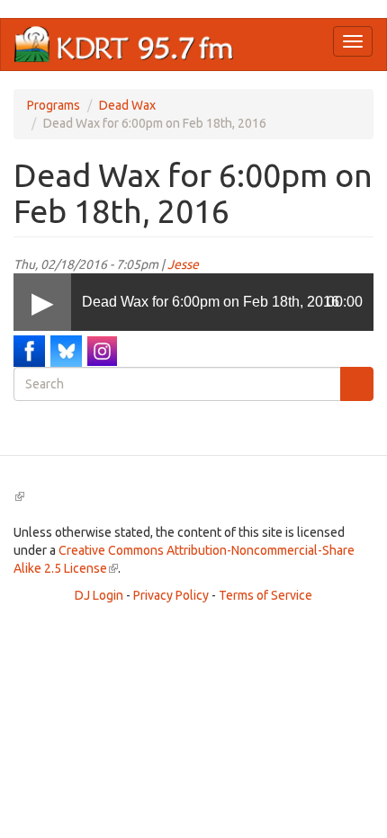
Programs (53, 105)
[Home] (124, 44)
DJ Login (99, 595)
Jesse (183, 264)
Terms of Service (265, 595)
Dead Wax (127, 105)
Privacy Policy (171, 595)
